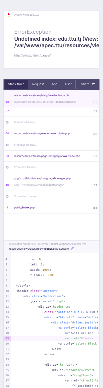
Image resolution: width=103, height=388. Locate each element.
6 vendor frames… (25, 122)
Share (85, 84)
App (54, 84)
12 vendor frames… (26, 167)
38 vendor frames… (26, 196)
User (68, 84)
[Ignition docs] (10, 15)
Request (38, 84)
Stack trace (16, 84)
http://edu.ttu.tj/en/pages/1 (33, 55)
